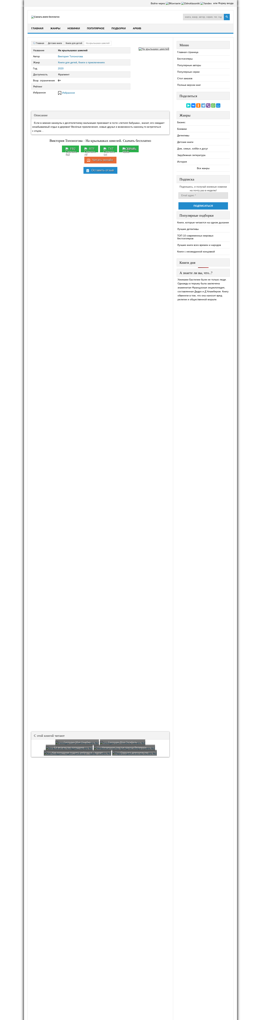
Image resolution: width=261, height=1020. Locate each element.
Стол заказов (184, 78)
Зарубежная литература (191, 155)
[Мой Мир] (218, 105)
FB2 (72, 149)
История (182, 161)
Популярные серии (188, 71)
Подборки (119, 28)
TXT (111, 149)
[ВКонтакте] (193, 105)
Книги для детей (67, 62)
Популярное (95, 28)
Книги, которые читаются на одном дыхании (203, 222)
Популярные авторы (189, 65)
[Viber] (208, 105)
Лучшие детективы (188, 229)
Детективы (183, 135)
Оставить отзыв (102, 170)
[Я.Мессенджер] (188, 105)
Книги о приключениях (91, 62)
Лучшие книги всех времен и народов (199, 245)
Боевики (182, 128)
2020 (61, 68)
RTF (92, 149)
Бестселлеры (185, 58)
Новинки (73, 28)
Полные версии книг (189, 84)
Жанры (55, 28)
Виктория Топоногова (70, 56)
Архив (137, 28)
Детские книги (185, 142)
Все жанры (203, 168)
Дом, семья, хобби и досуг (192, 148)
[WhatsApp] (213, 105)
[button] (173, 3)
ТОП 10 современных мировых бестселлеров (195, 237)
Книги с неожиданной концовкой (196, 251)
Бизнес (181, 122)
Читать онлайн (102, 160)
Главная (37, 28)
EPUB (131, 149)
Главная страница (187, 52)
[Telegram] (203, 105)
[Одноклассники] (198, 105)
